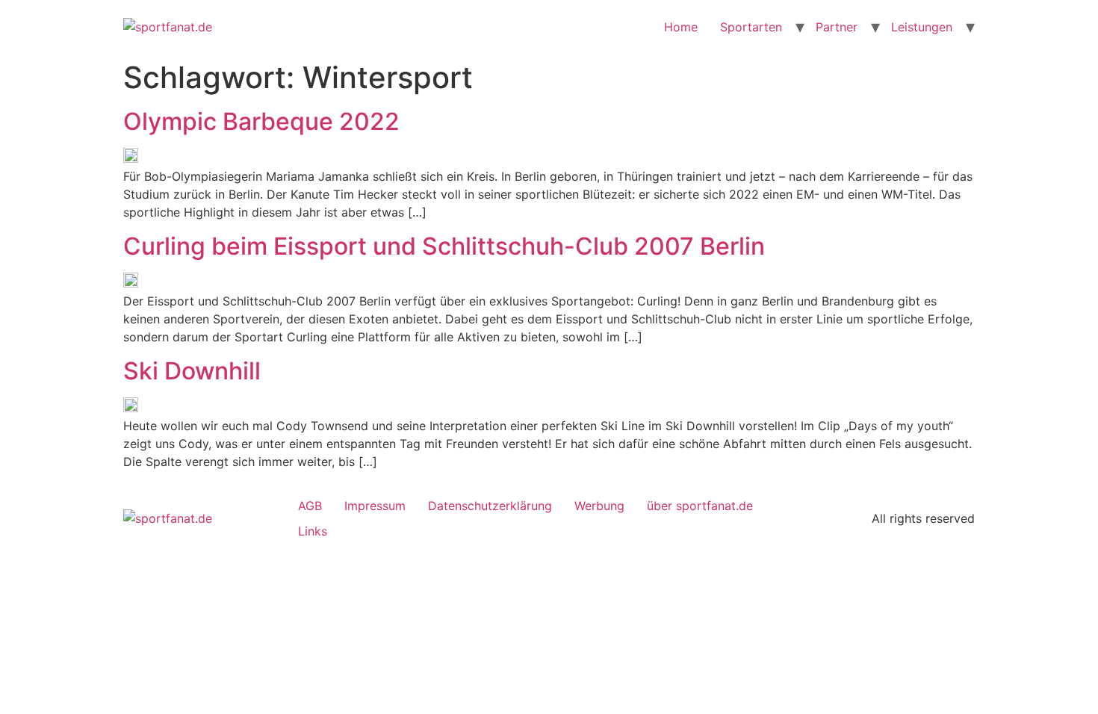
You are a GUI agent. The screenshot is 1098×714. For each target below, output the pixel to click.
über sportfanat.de (700, 505)
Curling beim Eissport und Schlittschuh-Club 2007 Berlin (444, 246)
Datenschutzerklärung (490, 505)
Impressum (375, 505)
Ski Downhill (192, 371)
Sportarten (751, 26)
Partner (836, 26)
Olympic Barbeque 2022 (261, 122)
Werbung (599, 505)
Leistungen (921, 26)
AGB (310, 505)
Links (312, 531)
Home (681, 26)
